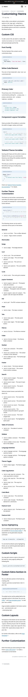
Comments (6, 664)
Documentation (5, 11)
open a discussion (10, 649)
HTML (3, 600)
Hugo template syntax (15, 600)
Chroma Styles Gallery (16, 531)
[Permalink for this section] (16, 34)
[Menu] (25, 6)
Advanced (13, 11)
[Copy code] (24, 60)
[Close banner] (25, 2)
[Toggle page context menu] (11, 17)
